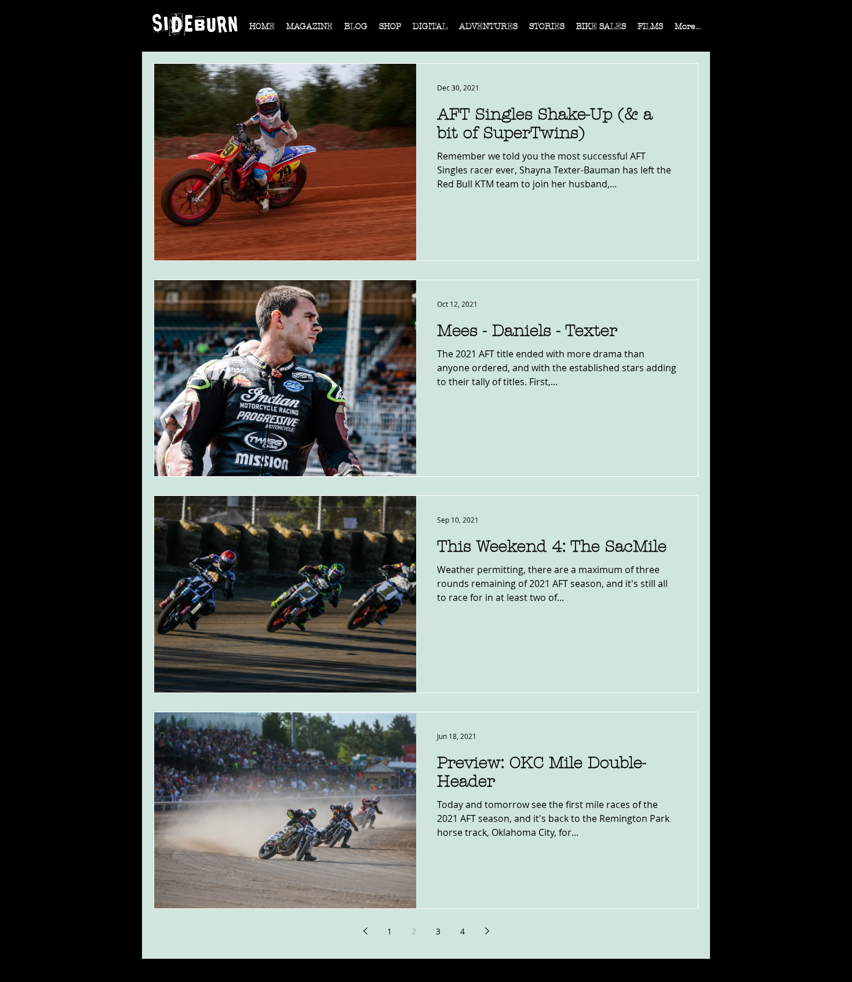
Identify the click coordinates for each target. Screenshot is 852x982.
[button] (309, 30)
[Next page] (486, 931)
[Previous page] (365, 931)
